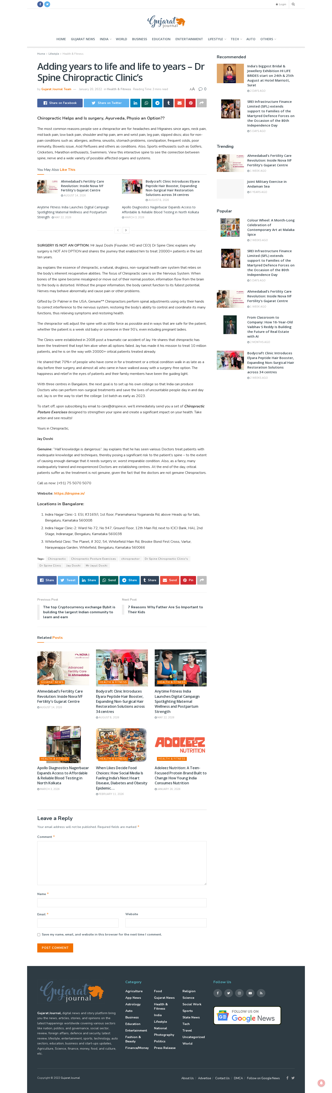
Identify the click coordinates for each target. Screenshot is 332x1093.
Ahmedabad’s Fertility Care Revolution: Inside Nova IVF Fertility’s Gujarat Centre (82, 185)
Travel (187, 1030)
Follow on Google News (263, 1078)
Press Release (164, 1048)
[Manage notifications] (321, 1083)
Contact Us (222, 1078)
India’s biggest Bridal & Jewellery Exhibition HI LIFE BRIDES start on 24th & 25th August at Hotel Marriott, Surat (270, 75)
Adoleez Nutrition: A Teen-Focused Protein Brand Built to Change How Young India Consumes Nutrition (180, 775)
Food (158, 991)
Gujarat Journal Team (56, 89)
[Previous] (118, 230)
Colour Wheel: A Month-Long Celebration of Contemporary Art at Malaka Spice (271, 227)
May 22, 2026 (62, 217)
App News (133, 998)
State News (191, 1017)
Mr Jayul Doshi (97, 565)
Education (161, 39)
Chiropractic (57, 559)
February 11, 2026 (111, 794)
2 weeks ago (258, 240)
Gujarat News (83, 39)
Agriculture (134, 991)
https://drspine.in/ (69, 493)
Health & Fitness (73, 54)
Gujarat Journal (70, 1078)
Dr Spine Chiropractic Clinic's (166, 559)
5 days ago (257, 131)
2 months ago (259, 342)
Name (43, 894)
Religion (189, 991)
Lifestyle (215, 39)
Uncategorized (193, 1037)
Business (139, 39)
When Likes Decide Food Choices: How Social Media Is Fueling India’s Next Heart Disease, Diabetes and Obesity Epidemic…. (121, 778)
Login (282, 4)
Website (131, 914)
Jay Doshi (73, 565)
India (104, 39)
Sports (187, 1011)
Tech (235, 39)
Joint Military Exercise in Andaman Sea (267, 183)
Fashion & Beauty (133, 1039)
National (160, 1028)
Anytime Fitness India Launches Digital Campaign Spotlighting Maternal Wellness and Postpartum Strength (73, 212)
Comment (46, 836)
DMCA (238, 1078)
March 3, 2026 (134, 217)
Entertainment (189, 39)
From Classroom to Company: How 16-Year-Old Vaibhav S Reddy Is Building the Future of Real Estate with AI (270, 326)
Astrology (132, 1004)
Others (266, 39)
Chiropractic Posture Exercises (93, 559)
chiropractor (130, 559)
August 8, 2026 (158, 200)
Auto (250, 39)
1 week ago (257, 171)
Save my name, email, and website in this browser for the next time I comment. (102, 934)
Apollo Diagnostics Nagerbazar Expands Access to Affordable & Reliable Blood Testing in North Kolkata (63, 775)
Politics (159, 1041)
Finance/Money (137, 1048)
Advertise (204, 1078)
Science (188, 998)
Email (43, 914)
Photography (164, 1035)
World (121, 39)
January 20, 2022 (90, 89)
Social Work (191, 1004)
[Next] (126, 230)
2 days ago (257, 91)
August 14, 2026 (74, 195)
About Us (187, 1078)
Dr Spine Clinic (50, 565)
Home (61, 39)
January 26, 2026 (168, 789)
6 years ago (258, 192)
